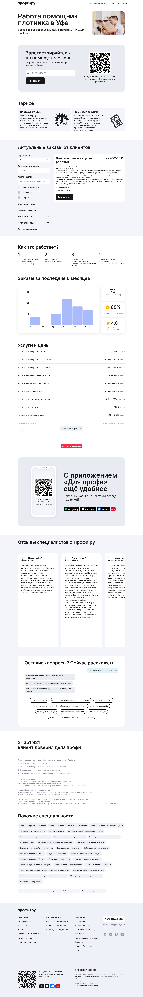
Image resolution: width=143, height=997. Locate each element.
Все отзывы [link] (23, 929)
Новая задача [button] (24, 921)
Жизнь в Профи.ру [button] (83, 946)
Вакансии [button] (79, 942)
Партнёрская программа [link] (86, 938)
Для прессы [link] (80, 933)
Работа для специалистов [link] (58, 929)
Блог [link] (77, 950)
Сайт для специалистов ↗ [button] (58, 921)
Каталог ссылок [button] (25, 938)
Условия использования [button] (29, 933)
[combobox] (34, 181)
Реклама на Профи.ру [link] (85, 929)
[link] (64, 197)
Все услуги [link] (23, 925)
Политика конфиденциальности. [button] (88, 985)
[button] (34, 204)
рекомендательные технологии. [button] (88, 983)
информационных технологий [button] (87, 976)
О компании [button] (80, 921)
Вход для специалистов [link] (57, 925)
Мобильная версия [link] (27, 942)
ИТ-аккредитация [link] (83, 925)
